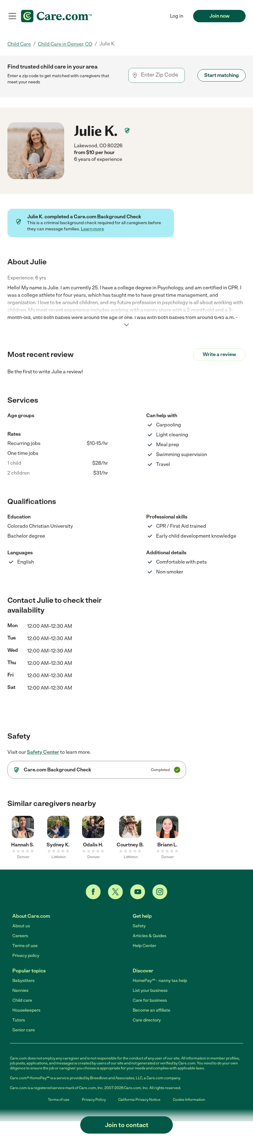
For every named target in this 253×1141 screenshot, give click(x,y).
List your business (150, 990)
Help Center (144, 945)
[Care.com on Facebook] (93, 891)
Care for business (150, 1000)
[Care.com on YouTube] (137, 891)
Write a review (219, 354)
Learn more (92, 229)
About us (21, 926)
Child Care (19, 44)
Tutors (18, 1020)
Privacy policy (25, 955)
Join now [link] (219, 16)
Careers (20, 935)
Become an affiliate (151, 1010)
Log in (176, 16)
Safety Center (43, 752)
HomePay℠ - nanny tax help (160, 980)
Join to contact (126, 1125)
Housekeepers (26, 1010)
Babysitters (23, 980)
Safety (139, 926)
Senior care (23, 1030)
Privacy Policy (94, 1099)
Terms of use (25, 945)
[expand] (126, 325)
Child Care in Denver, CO (65, 44)
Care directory (147, 1020)
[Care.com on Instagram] (159, 891)
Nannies (20, 990)
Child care (22, 1000)
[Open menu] (12, 16)
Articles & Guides (149, 935)
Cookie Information (189, 1099)
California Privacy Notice (139, 1099)
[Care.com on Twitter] (115, 891)
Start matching (221, 75)
